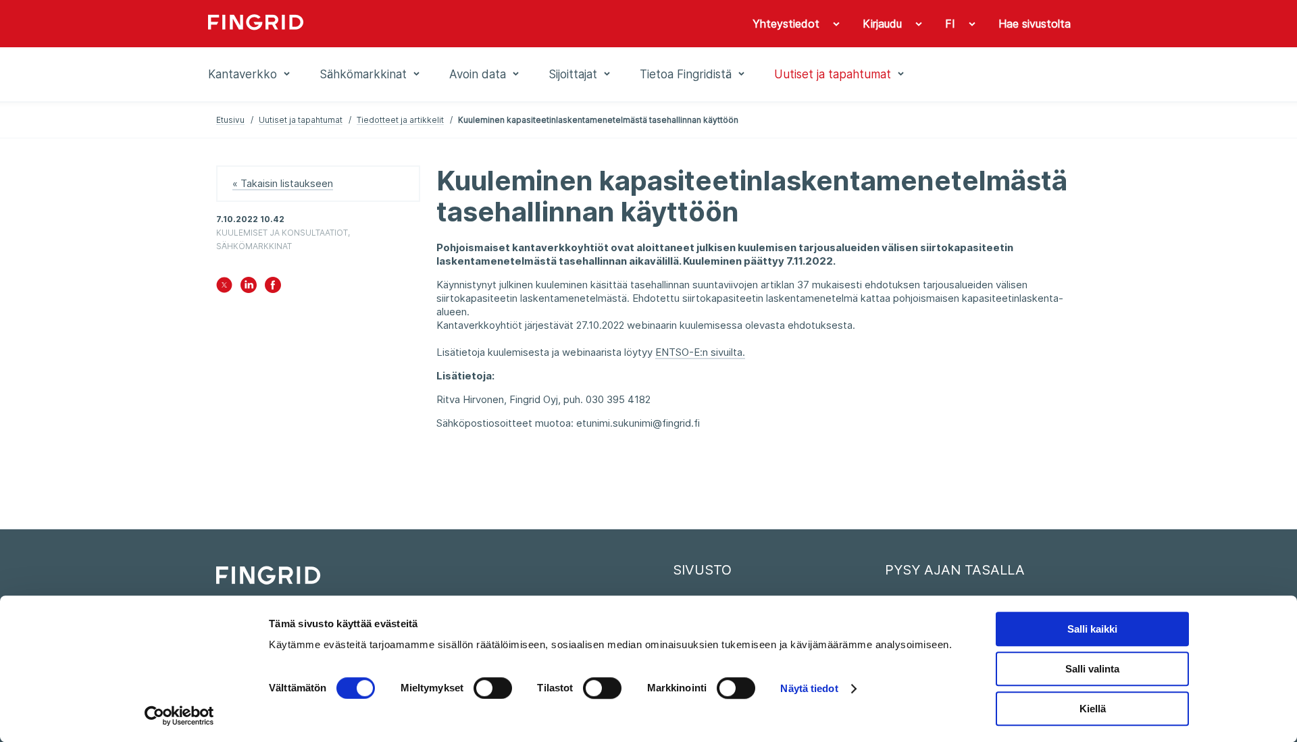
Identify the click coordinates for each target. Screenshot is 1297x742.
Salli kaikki (1092, 629)
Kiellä (1092, 708)
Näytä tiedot (809, 688)
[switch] (493, 688)
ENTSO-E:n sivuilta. (700, 352)
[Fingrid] (391, 23)
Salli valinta (1092, 668)
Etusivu (230, 120)
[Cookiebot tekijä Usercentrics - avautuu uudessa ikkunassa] (179, 716)
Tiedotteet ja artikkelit (400, 120)
